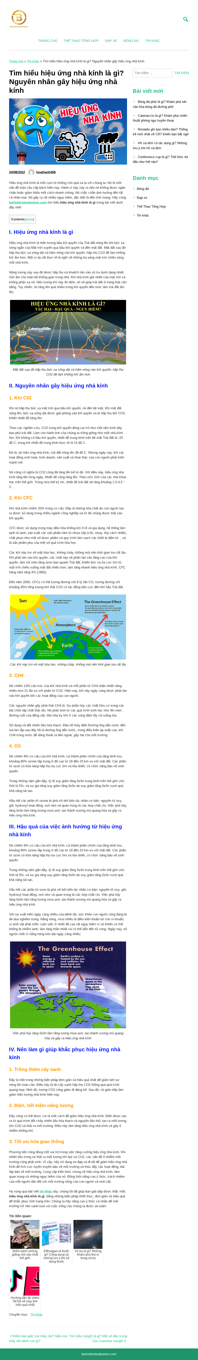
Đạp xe (111, 41)
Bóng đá (131, 41)
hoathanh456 (46, 172)
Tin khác (152, 41)
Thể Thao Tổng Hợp (81, 41)
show (29, 219)
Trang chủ (47, 41)
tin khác (46, 1191)
